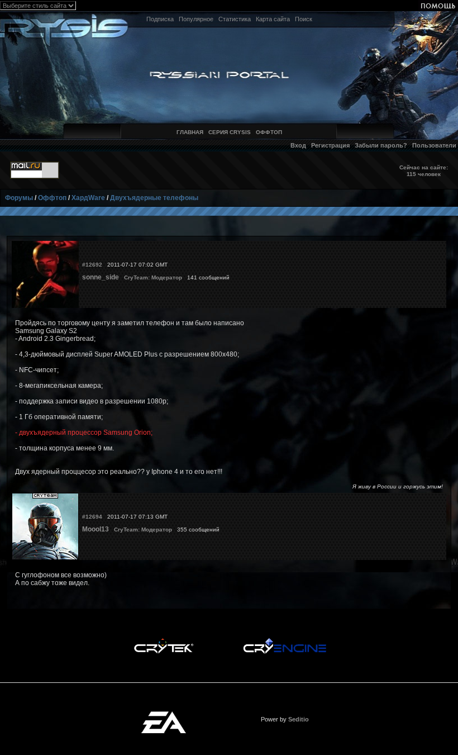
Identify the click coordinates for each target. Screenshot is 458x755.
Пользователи (434, 145)
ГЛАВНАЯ (189, 132)
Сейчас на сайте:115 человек (423, 170)
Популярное (196, 19)
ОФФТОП (269, 132)
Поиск (303, 19)
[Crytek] (163, 641)
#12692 (92, 265)
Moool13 (95, 529)
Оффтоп (52, 198)
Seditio (298, 719)
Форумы (19, 198)
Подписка (160, 19)
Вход (298, 145)
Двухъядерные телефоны (154, 198)
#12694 (92, 517)
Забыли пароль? (381, 145)
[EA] (164, 714)
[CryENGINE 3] (284, 641)
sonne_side (100, 277)
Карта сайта (273, 19)
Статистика (234, 19)
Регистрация (330, 145)
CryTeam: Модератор (153, 277)
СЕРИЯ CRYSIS (229, 132)
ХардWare (88, 198)
